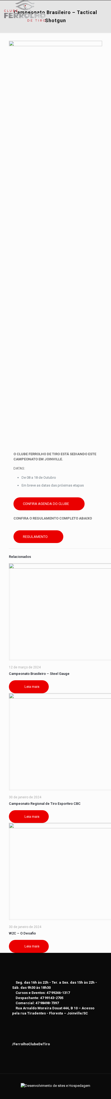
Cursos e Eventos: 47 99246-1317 (43, 993)
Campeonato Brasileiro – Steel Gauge (39, 674)
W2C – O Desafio (22, 933)
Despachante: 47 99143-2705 (39, 998)
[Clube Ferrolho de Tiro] (25, 7)
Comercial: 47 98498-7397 (37, 1003)
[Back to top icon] (55, 1080)
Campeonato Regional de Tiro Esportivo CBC (45, 804)
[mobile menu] (103, 8)
